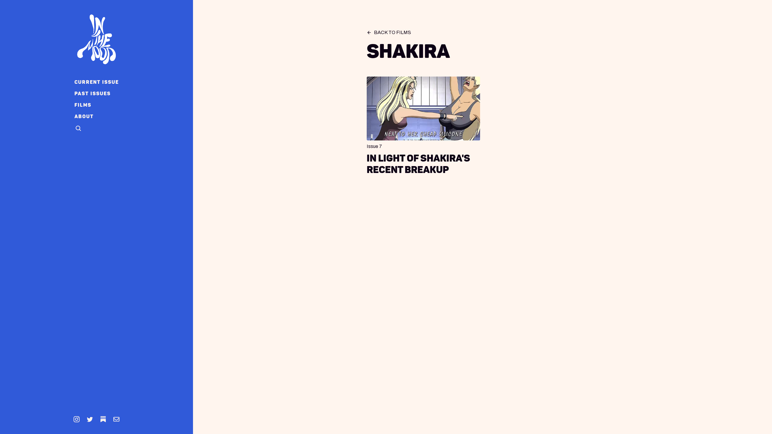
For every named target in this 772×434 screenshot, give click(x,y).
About (84, 116)
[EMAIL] (116, 419)
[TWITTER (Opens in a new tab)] (90, 419)
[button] (78, 128)
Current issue (96, 82)
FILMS (82, 105)
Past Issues (92, 93)
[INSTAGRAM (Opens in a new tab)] (76, 419)
